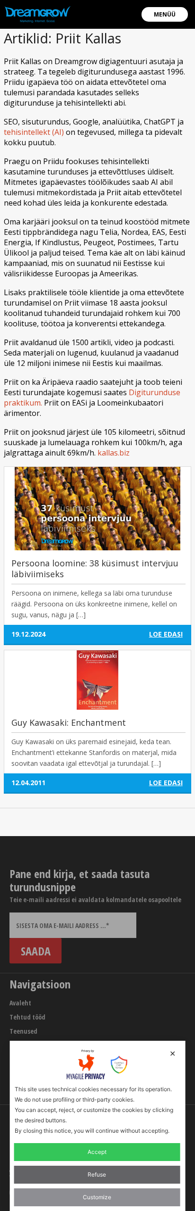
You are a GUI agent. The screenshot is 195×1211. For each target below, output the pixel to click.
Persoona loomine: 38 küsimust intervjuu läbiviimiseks (94, 568)
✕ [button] (172, 1053)
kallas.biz (114, 453)
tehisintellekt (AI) (34, 132)
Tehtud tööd (27, 1016)
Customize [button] (97, 1197)
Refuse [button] (97, 1174)
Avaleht (20, 1002)
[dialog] (98, 1126)
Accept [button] (97, 1151)
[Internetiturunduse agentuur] (38, 14)
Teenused (23, 1031)
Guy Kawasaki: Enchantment (68, 722)
